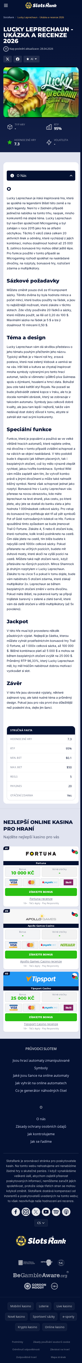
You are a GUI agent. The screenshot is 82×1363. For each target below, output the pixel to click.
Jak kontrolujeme (41, 1134)
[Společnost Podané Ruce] (61, 1262)
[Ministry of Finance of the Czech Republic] (26, 1262)
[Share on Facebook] (17, 59)
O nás (41, 1119)
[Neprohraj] (46, 1262)
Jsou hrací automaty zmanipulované (41, 1060)
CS (39, 1223)
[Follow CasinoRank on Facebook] (16, 1212)
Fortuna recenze (41, 899)
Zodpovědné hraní (26, 1357)
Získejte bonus (41, 891)
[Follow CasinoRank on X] (36, 1212)
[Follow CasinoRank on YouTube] (46, 1212)
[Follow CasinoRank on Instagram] (26, 1212)
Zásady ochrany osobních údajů (41, 1126)
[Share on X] (7, 59)
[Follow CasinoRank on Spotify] (56, 1212)
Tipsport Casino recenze (41, 1024)
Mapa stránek (58, 1357)
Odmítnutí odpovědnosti (26, 1349)
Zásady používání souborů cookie (51, 1341)
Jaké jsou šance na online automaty (41, 1075)
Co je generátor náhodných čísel (41, 1090)
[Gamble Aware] (41, 1274)
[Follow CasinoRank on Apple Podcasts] (66, 1212)
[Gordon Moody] (35, 1286)
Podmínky (17, 1341)
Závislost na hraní (60, 1349)
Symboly (41, 1068)
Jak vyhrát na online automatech (41, 1083)
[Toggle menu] (6, 5)
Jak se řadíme (41, 1141)
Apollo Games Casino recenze (41, 961)
